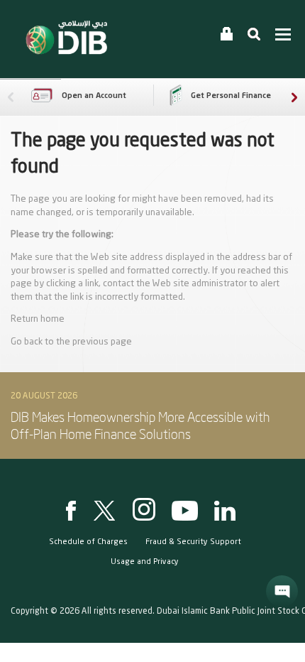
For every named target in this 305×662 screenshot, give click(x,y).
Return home (38, 319)
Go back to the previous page (71, 342)
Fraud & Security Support (193, 542)
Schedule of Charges (88, 542)
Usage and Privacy (145, 562)
